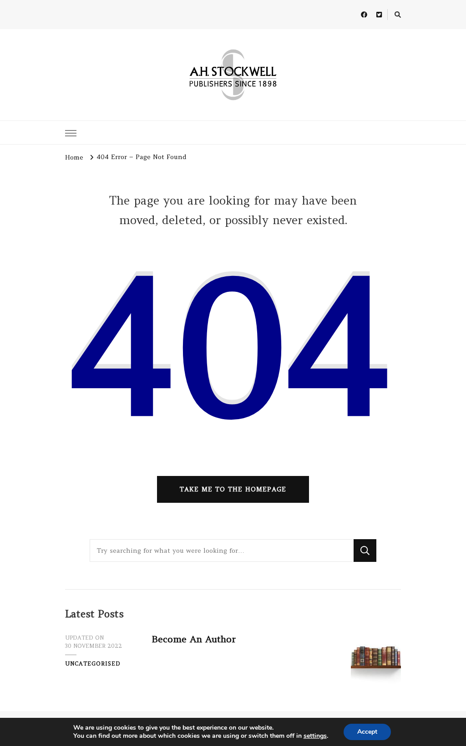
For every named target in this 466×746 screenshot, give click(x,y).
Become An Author (194, 639)
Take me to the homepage (233, 489)
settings (315, 736)
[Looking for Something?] (222, 550)
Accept (367, 731)
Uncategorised (93, 663)
